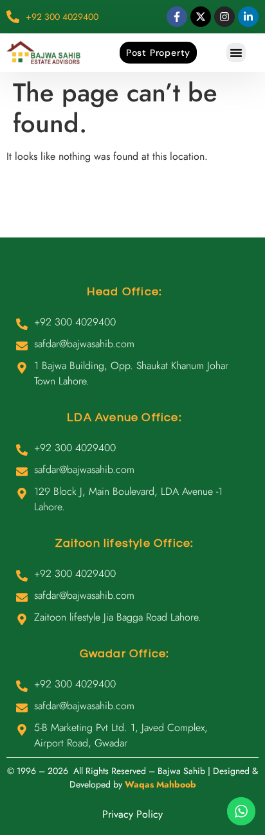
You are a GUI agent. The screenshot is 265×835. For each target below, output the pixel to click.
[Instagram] (224, 16)
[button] (236, 52)
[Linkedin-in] (248, 16)
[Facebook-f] (177, 16)
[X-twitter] (200, 16)
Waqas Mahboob (160, 784)
